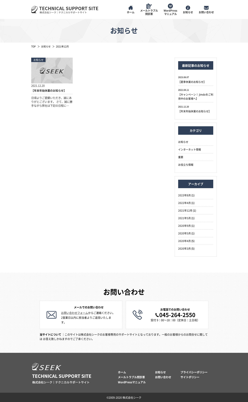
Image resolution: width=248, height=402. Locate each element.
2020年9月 (184, 225)
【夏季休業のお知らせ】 (192, 82)
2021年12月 (185, 210)
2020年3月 (184, 248)
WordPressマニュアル (132, 382)
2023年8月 (184, 195)
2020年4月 (184, 241)
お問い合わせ (163, 377)
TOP (33, 46)
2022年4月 (184, 203)
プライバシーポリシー (194, 372)
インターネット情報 (189, 149)
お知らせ (46, 46)
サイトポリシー (190, 377)
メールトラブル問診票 (131, 377)
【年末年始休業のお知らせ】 (194, 111)
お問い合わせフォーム (74, 313)
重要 (180, 157)
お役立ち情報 (185, 164)
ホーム (122, 372)
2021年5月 (184, 218)
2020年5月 (184, 233)
